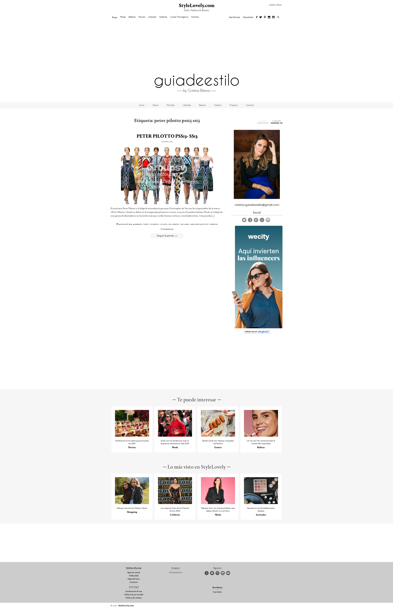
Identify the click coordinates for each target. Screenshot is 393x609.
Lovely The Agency (179, 17)
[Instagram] (269, 17)
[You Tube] (273, 17)
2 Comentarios (167, 229)
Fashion (218, 105)
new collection (174, 224)
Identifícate (234, 17)
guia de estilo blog (125, 224)
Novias (142, 17)
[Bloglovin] (262, 220)
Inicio (141, 105)
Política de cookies (134, 598)
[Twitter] (260, 17)
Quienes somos (133, 573)
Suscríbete (217, 592)
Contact (250, 105)
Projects (234, 105)
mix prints (163, 224)
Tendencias (214, 224)
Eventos (195, 17)
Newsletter (248, 17)
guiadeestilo (137, 224)
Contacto (134, 582)
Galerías (163, 17)
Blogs (114, 17)
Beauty (202, 105)
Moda (123, 17)
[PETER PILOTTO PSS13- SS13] (167, 175)
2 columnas (276, 121)
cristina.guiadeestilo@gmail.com (257, 205)
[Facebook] (256, 17)
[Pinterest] (265, 17)
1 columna (263, 121)
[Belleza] (261, 435)
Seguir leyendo (166, 235)
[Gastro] (218, 435)
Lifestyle (152, 17)
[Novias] (132, 435)
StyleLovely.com (196, 5)
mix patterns (154, 224)
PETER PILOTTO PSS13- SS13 (167, 136)
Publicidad (133, 576)
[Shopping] (132, 503)
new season (185, 224)
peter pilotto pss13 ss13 (199, 224)
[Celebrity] (175, 503)
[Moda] (175, 435)
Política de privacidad (133, 595)
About (155, 105)
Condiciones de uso (133, 591)
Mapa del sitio (134, 579)
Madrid (145, 224)
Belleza (132, 17)
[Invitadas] (261, 503)
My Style (171, 105)
